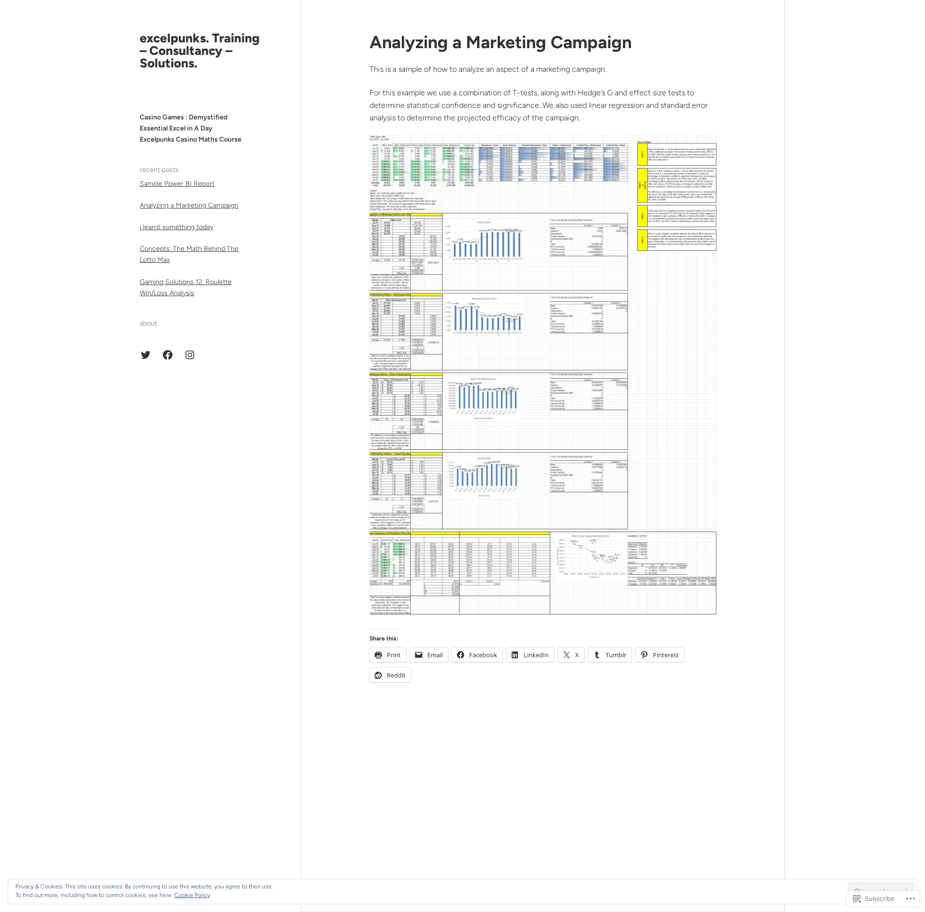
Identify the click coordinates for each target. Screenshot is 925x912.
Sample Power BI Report (177, 184)
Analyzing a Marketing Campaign (189, 205)
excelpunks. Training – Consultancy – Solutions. (200, 50)
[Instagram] (190, 355)
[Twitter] (145, 355)
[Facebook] (167, 355)
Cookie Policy (192, 895)
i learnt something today (176, 227)
